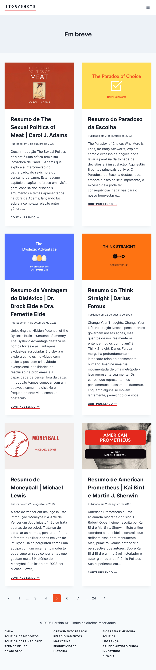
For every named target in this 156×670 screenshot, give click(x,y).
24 (94, 598)
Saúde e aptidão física (120, 646)
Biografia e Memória (119, 631)
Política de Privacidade (23, 641)
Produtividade (64, 646)
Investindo (111, 651)
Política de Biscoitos (22, 636)
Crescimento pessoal (70, 631)
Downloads (14, 651)
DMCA (9, 631)
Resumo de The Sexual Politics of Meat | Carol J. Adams (39, 127)
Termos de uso (16, 646)
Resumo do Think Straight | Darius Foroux (110, 298)
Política (109, 636)
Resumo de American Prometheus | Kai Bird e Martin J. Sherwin (116, 487)
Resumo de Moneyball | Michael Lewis (37, 487)
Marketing (62, 641)
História (60, 651)
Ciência (109, 656)
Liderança (111, 641)
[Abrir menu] (147, 7)
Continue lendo (25, 217)
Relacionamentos (67, 636)
